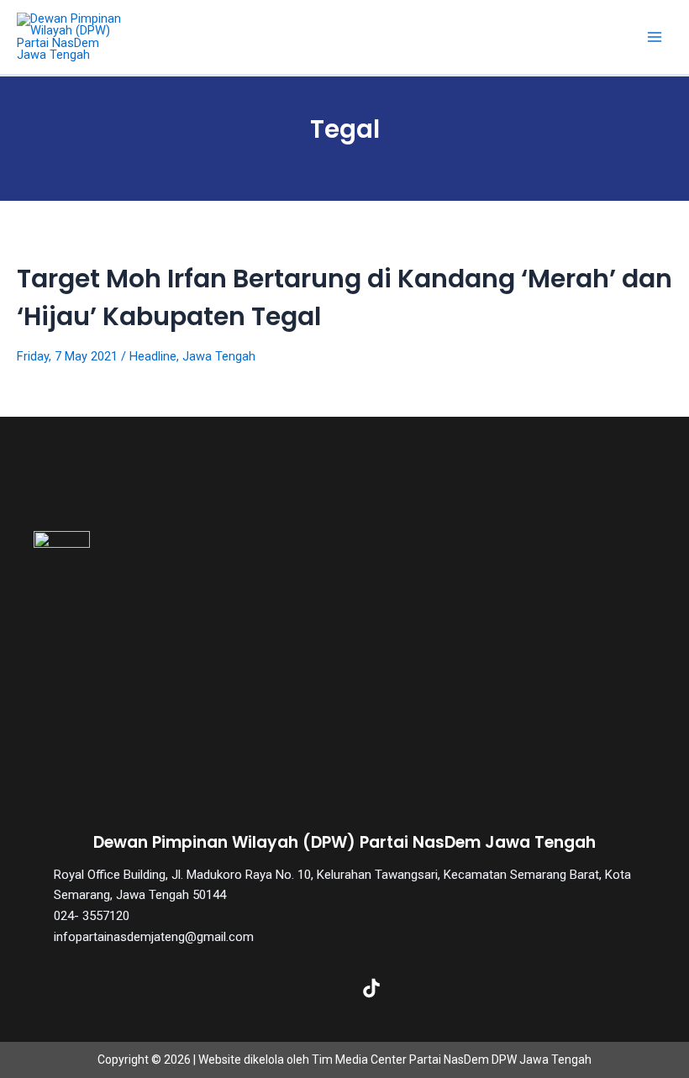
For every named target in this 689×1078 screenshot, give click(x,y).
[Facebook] (210, 988)
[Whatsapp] (479, 988)
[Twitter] (264, 988)
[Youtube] (425, 988)
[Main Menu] (654, 37)
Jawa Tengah (218, 356)
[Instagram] (317, 988)
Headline (152, 356)
